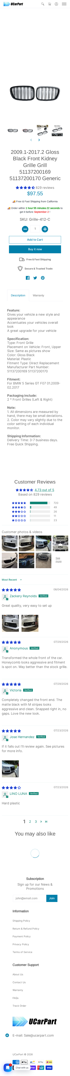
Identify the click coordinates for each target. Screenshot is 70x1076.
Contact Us (19, 982)
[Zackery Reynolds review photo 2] (30, 623)
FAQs (15, 998)
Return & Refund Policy (26, 928)
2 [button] (30, 821)
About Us (18, 974)
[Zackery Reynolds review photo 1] (10, 623)
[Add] (45, 229)
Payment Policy (22, 936)
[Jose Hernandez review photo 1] (10, 769)
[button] (42, 4)
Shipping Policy (21, 920)
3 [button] (36, 821)
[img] (11, 590)
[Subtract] (25, 229)
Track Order (19, 1005)
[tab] (18, 295)
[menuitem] (42, 4)
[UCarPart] (13, 4)
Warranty (18, 990)
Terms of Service (22, 952)
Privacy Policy (21, 944)
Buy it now (35, 249)
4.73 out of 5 (44, 490)
